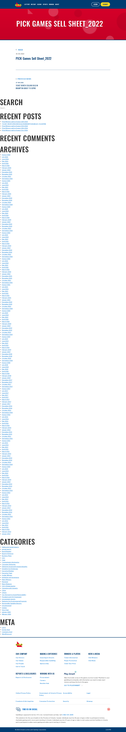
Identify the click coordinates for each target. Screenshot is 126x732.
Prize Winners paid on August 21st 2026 (15, 130)
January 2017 (6, 404)
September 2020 (7, 308)
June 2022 (5, 263)
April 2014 (5, 475)
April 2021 (5, 293)
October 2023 (6, 228)
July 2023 (5, 235)
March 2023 (5, 243)
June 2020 (5, 315)
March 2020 (5, 321)
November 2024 (7, 200)
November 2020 (7, 304)
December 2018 (7, 354)
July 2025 (5, 183)
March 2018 (5, 373)
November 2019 (7, 330)
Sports (45, 4)
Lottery (27, 4)
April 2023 (5, 241)
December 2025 (7, 172)
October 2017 (6, 384)
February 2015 (6, 453)
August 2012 (6, 518)
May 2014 (5, 473)
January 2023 (6, 248)
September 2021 (7, 282)
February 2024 (6, 220)
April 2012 (5, 527)
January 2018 (6, 378)
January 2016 (6, 430)
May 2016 (5, 421)
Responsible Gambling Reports (12, 603)
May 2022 (5, 265)
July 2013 (5, 495)
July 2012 (5, 521)
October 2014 (6, 462)
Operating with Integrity (10, 588)
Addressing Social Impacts (10, 547)
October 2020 (6, 306)
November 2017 (7, 382)
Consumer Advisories (9, 564)
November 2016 (7, 408)
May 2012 (5, 525)
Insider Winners (7, 575)
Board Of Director (7, 553)
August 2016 (6, 414)
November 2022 (7, 252)
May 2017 (5, 395)
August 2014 (6, 466)
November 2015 (7, 434)
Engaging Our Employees (10, 569)
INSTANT (33, 4)
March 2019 (5, 347)
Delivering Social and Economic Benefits (14, 566)
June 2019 (5, 341)
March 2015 (5, 451)
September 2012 (7, 516)
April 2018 (5, 371)
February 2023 (6, 246)
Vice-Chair (5, 610)
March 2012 (5, 529)
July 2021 (5, 287)
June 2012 (5, 523)
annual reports (6, 549)
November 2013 (7, 486)
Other (4, 590)
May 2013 (5, 499)
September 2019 (7, 334)
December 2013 (7, 484)
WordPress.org (7, 634)
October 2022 (6, 254)
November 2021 (7, 278)
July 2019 (5, 339)
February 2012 (6, 531)
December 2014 (7, 458)
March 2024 (5, 217)
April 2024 (5, 215)
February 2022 (6, 272)
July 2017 (5, 391)
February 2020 (6, 324)
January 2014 (6, 482)
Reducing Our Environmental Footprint (14, 601)
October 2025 (6, 176)
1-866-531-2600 (67, 715)
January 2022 (6, 274)
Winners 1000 (6, 614)
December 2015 (7, 432)
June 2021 (5, 289)
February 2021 (6, 298)
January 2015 (6, 456)
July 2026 (5, 157)
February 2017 (6, 401)
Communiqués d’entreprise (10, 562)
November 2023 (7, 226)
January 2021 (6, 300)
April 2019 (5, 345)
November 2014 (7, 460)
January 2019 (6, 352)
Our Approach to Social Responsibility (14, 595)
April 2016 (5, 423)
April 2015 (5, 449)
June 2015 (5, 445)
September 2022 (7, 256)
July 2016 (5, 417)
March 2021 (5, 295)
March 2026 (5, 165)
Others (4, 592)
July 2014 (5, 469)
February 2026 (6, 168)
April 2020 (5, 319)
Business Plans (7, 556)
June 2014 (5, 471)
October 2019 (6, 332)
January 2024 (6, 222)
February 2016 (6, 427)
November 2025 (7, 174)
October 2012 (6, 514)
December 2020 (7, 302)
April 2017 (5, 397)
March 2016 (5, 425)
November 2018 (7, 356)
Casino (39, 4)
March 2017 (5, 399)
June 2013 (5, 497)
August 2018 (6, 362)
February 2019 (6, 349)
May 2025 (5, 187)
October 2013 (6, 488)
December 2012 (7, 510)
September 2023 (7, 230)
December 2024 (7, 198)
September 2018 (7, 360)
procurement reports (8, 599)
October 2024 (6, 202)
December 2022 (7, 250)
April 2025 (5, 189)
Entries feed (6, 629)
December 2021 (7, 276)
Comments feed (7, 632)
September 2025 (7, 178)
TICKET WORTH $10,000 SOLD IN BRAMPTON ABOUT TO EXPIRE (24, 124)
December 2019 (7, 328)
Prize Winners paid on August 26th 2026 (15, 121)
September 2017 (7, 386)
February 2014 (6, 479)
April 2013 (5, 501)
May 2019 (5, 343)
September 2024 (7, 204)
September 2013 (7, 490)
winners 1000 (6, 612)
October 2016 (6, 410)
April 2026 (5, 163)
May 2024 (5, 213)
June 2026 (5, 159)
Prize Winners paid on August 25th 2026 (15, 126)
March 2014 (5, 477)
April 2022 (5, 267)
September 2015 (7, 438)
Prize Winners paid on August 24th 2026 (15, 128)
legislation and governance (10, 577)
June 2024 (5, 211)
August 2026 (6, 155)
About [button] (57, 4)
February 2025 (6, 194)
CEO (3, 558)
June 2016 (5, 419)
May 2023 (5, 239)
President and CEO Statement (11, 597)
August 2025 (6, 181)
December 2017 (7, 380)
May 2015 (5, 447)
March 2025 (5, 191)
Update (4, 608)
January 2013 (6, 508)
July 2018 (5, 365)
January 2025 (6, 196)
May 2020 (5, 317)
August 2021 (6, 285)
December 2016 (7, 406)
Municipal (5, 582)
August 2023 (6, 233)
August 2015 (6, 440)
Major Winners (6, 579)
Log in (4, 627)
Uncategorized (6, 605)
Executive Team (7, 573)
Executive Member (8, 571)
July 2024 (5, 209)
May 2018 (5, 369)
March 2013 (5, 503)
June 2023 (5, 237)
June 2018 (5, 367)
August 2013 (6, 492)
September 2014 (7, 464)
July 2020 (5, 313)
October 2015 (6, 436)
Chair (3, 560)
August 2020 (6, 311)
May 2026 (5, 161)
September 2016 (7, 412)
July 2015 (5, 443)
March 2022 (5, 269)
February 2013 (6, 505)
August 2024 (6, 207)
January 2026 (6, 170)
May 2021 (5, 291)
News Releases (7, 584)
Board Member (6, 551)
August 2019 (6, 336)
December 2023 (7, 224)
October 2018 (6, 358)
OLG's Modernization (8, 586)
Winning (51, 4)
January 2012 (6, 534)
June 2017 (5, 393)
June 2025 (5, 185)
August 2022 (6, 259)
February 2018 (6, 375)
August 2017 (6, 388)
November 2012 (7, 512)
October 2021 (6, 280)
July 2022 (5, 261)
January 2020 (6, 326)
